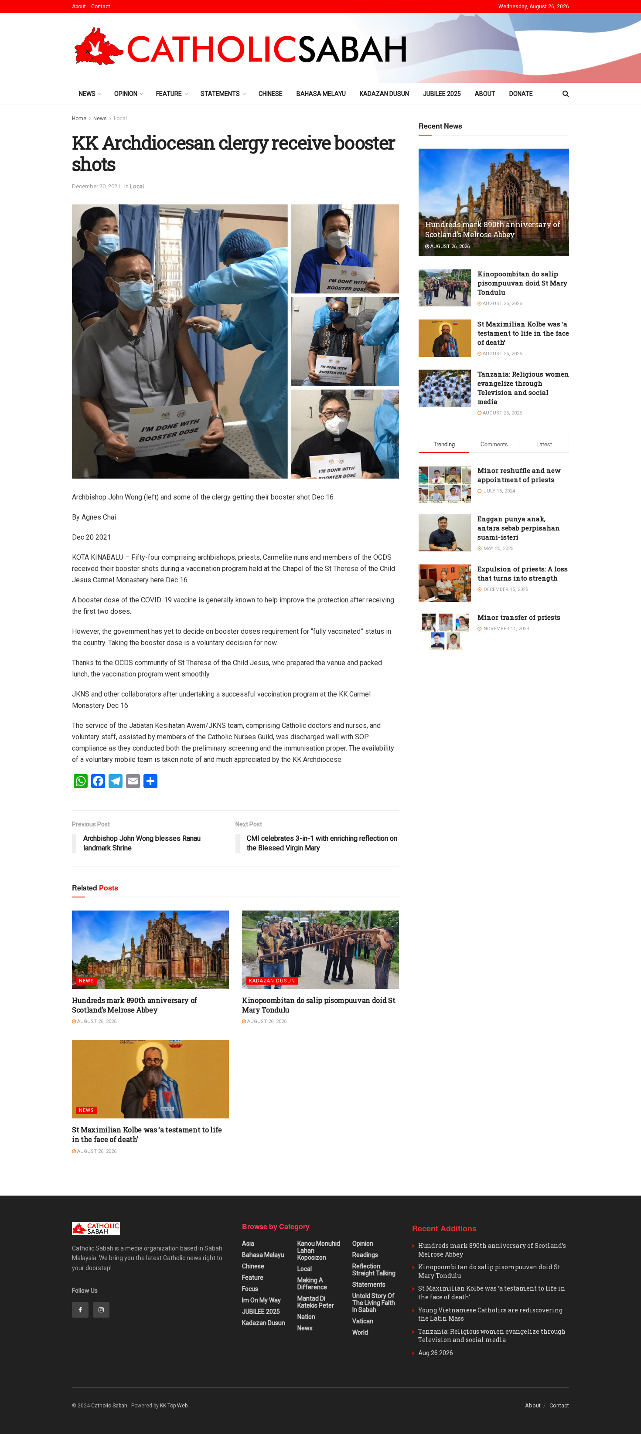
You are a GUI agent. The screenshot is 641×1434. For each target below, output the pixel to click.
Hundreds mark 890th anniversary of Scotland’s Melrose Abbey (134, 1005)
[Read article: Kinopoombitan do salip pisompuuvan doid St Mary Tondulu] (320, 950)
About (79, 6)
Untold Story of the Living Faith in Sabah (373, 1302)
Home (79, 119)
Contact (100, 6)
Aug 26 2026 (435, 1353)
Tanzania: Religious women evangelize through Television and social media (523, 388)
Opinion (125, 93)
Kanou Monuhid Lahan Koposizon (318, 1250)
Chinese (271, 93)
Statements (220, 93)
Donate (521, 93)
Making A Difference (312, 1284)
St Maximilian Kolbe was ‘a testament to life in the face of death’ (523, 333)
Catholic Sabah (109, 1406)
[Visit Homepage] (244, 48)
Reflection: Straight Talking (374, 1270)
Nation (306, 1316)
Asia (248, 1243)
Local (120, 119)
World (360, 1332)
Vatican (362, 1321)
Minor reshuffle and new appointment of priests (518, 475)
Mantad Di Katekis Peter (315, 1302)
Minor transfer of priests (518, 617)
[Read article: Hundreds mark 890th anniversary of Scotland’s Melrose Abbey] (150, 950)
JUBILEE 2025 (442, 93)
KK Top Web (174, 1406)
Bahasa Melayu (321, 93)
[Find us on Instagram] (101, 1310)
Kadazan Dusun (384, 93)
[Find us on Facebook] (80, 1310)
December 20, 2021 (96, 186)
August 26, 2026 (96, 1021)
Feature (169, 93)
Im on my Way (261, 1300)
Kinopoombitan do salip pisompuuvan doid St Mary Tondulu (522, 282)
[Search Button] (566, 94)
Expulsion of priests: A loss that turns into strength (522, 573)
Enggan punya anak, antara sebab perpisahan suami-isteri (518, 527)
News (87, 93)
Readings (365, 1254)
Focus (250, 1288)
